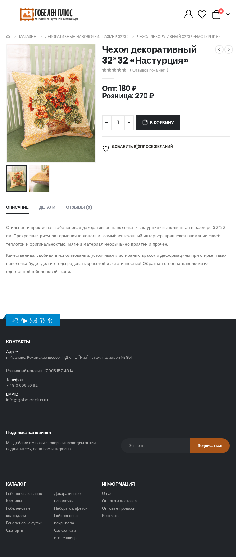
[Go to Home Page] (8, 36)
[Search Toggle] (174, 14)
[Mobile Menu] (13, 14)
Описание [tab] (17, 207)
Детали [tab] (47, 207)
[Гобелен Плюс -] (37, 14)
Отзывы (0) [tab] (79, 207)
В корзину (162, 123)
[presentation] (13, 103)
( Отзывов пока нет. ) (149, 70)
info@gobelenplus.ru (27, 400)
